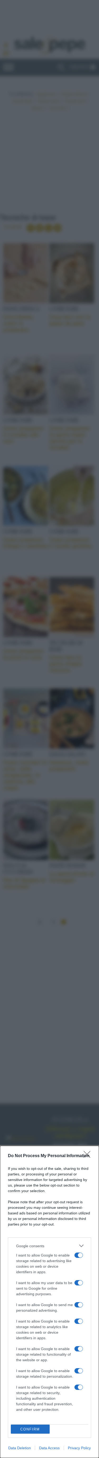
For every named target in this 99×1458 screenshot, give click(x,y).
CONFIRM (30, 1429)
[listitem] (49, 1246)
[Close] (89, 1156)
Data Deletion (19, 1448)
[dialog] (49, 1302)
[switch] (78, 1255)
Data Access (49, 1448)
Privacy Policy (79, 1448)
